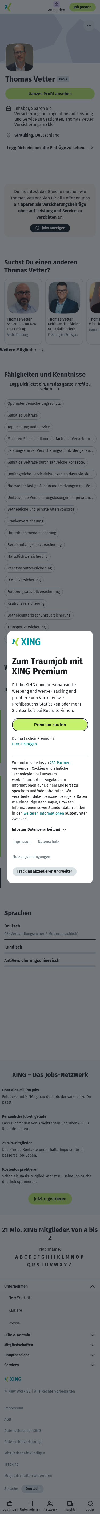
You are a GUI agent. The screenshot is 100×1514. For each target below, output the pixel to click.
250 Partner (59, 763)
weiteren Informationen (44, 813)
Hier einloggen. (25, 744)
